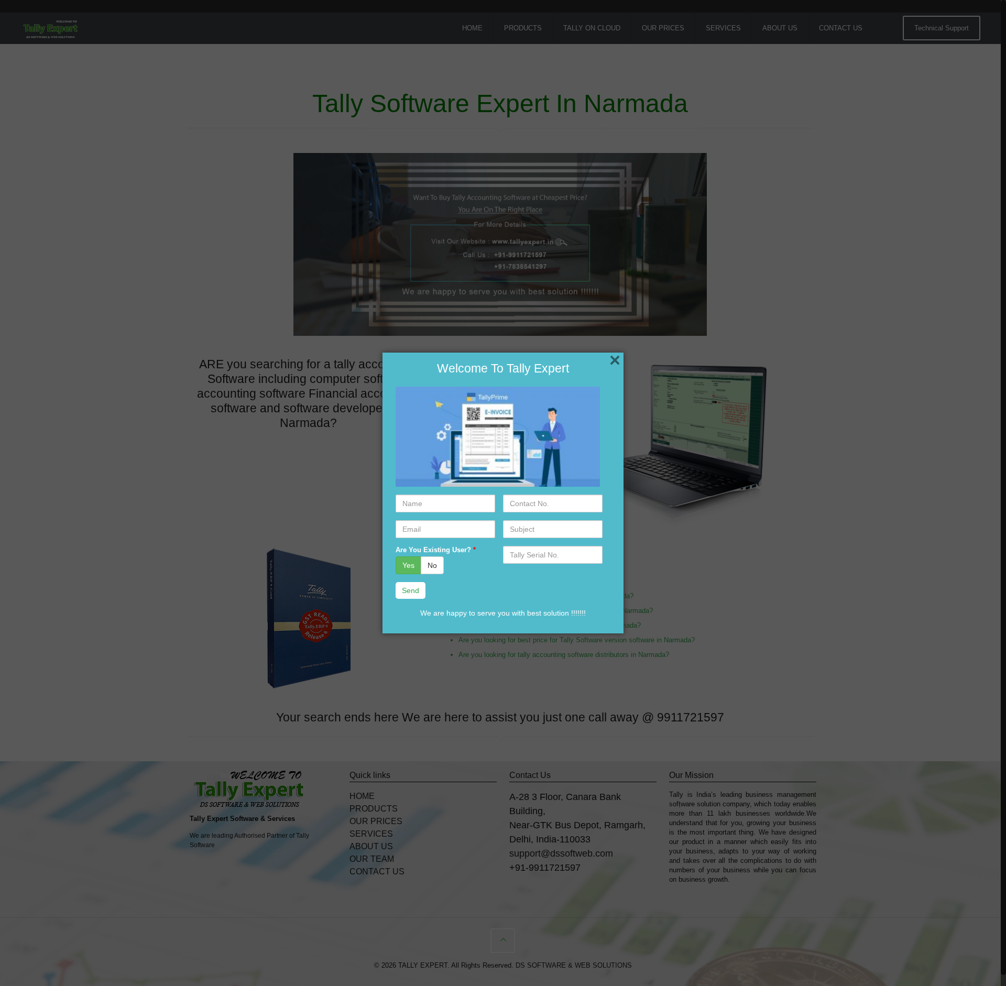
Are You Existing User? (436, 550)
